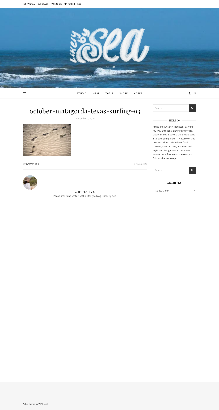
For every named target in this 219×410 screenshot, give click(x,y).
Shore (123, 93)
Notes (138, 93)
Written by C (32, 163)
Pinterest (69, 4)
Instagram (29, 4)
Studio (82, 93)
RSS (79, 4)
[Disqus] (85, 251)
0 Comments (140, 163)
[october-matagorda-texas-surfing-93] (85, 140)
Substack (43, 4)
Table (109, 93)
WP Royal (43, 403)
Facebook (56, 4)
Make (96, 93)
